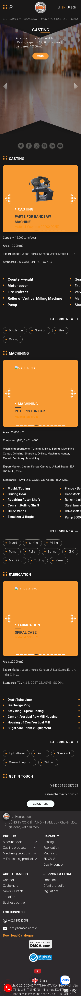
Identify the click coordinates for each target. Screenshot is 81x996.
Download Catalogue (18, 935)
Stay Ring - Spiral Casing (26, 711)
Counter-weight (21, 279)
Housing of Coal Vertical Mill (29, 722)
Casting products (14, 847)
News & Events (13, 891)
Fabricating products (19, 859)
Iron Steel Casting (54, 18)
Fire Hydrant (18, 292)
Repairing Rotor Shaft (24, 500)
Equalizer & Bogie (21, 517)
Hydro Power (17, 753)
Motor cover (18, 286)
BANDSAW (30, 18)
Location (9, 897)
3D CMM (49, 859)
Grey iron (40, 330)
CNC (71, 551)
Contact (8, 880)
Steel (61, 330)
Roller (32, 551)
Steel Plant (63, 753)
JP (69, 7)
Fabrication (51, 847)
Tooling (39, 560)
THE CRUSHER (11, 18)
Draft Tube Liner (20, 700)
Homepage (23, 817)
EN (63, 7)
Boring (52, 551)
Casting (13, 339)
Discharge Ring (19, 705)
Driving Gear (17, 494)
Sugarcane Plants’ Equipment (29, 728)
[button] (5, 87)
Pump (12, 305)
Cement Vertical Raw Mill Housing (33, 717)
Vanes (60, 560)
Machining (15, 560)
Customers (10, 885)
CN (74, 7)
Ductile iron (16, 330)
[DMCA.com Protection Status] (40, 945)
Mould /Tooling (19, 488)
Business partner (14, 902)
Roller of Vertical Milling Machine (35, 298)
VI (59, 7)
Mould (13, 542)
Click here (40, 803)
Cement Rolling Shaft (23, 505)
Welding (49, 762)
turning (33, 542)
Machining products (16, 853)
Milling (54, 542)
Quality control (53, 864)
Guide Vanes (17, 511)
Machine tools (12, 842)
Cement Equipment (20, 762)
